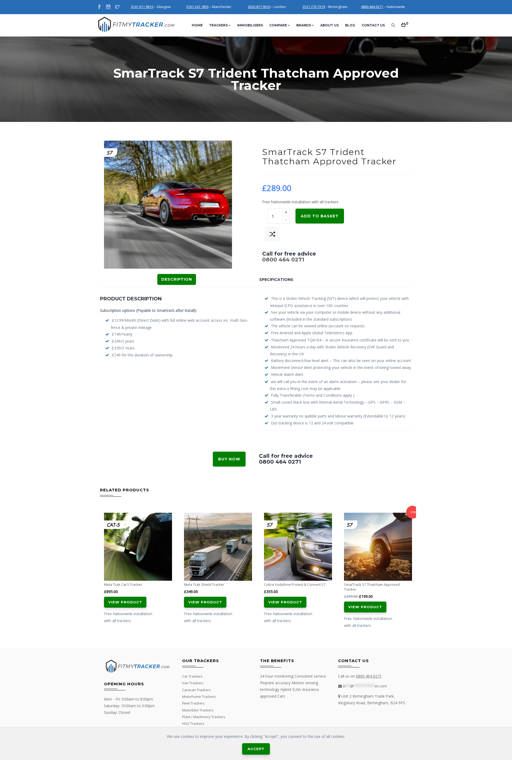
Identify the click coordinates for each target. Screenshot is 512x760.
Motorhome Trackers (199, 696)
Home (197, 25)
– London (267, 6)
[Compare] (272, 233)
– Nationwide (383, 6)
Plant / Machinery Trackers (203, 716)
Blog (350, 25)
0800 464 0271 (283, 259)
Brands (303, 25)
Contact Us (373, 25)
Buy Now (229, 459)
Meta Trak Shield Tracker (204, 584)
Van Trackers (192, 683)
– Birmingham (325, 6)
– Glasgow (151, 6)
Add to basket (320, 216)
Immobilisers (250, 25)
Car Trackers (192, 676)
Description (176, 279)
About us (329, 25)
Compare (278, 25)
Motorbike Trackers (198, 710)
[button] (404, 23)
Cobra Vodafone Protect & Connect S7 (294, 584)
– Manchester (208, 6)
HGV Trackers (193, 723)
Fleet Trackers (193, 703)
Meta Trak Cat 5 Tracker (123, 584)
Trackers (218, 25)
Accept (256, 749)
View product (125, 602)
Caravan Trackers (196, 689)
